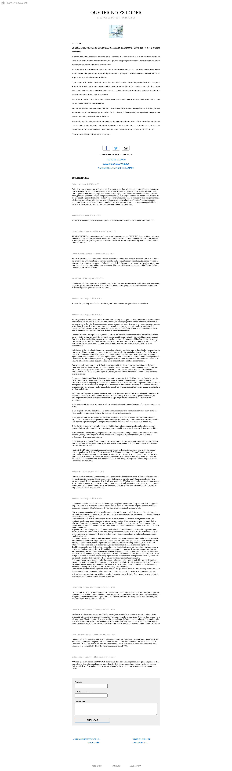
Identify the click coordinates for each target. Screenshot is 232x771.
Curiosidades (128, 18)
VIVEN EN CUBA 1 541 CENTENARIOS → (142, 740)
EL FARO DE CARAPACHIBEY (116, 164)
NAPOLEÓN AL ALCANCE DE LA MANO (116, 168)
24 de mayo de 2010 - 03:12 (108, 18)
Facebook (106, 148)
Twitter (116, 148)
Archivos (116, 766)
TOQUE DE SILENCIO (116, 160)
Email (126, 148)
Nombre (78, 682)
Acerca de (97, 766)
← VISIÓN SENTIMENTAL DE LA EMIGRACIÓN (86, 740)
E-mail (84, 692)
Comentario (80, 701)
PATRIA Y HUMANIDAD (17, 3)
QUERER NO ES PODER (116, 12)
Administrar (135, 766)
